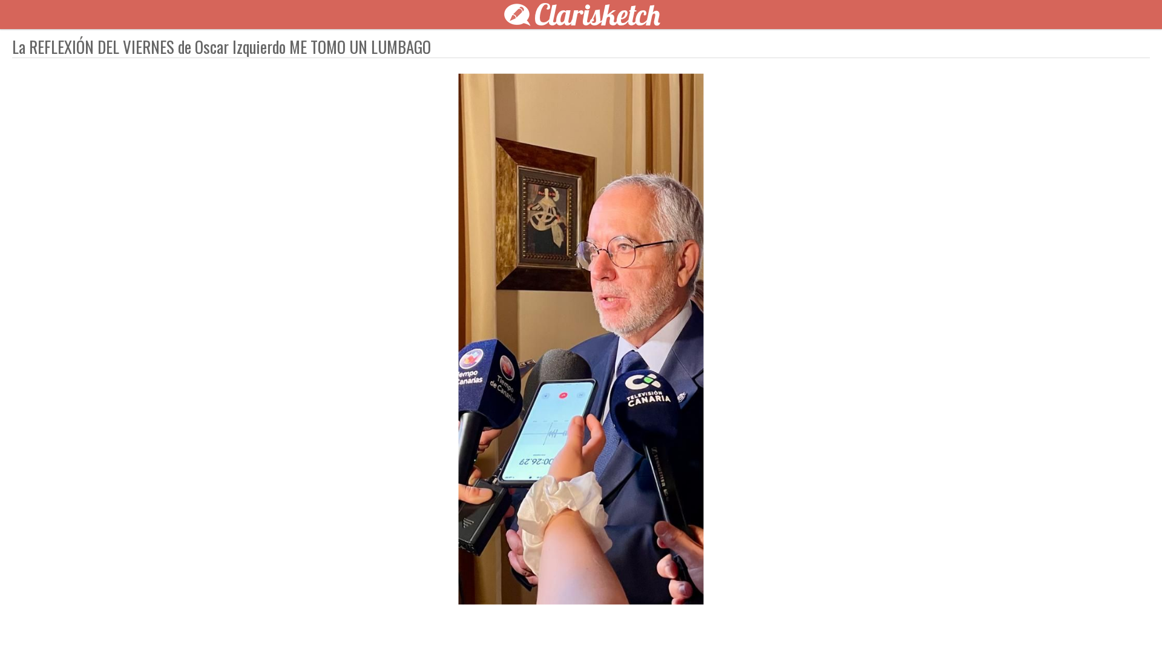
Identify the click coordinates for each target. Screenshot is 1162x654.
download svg (781, 625)
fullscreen (762, 625)
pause (363, 625)
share (799, 625)
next (608, 625)
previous (554, 625)
